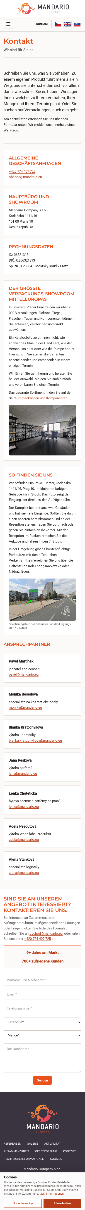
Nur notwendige (23, 1203)
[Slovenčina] (77, 24)
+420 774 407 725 (22, 171)
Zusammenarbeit (16, 1151)
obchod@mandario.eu (25, 177)
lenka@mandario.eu (24, 807)
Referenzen (12, 1143)
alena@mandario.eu (24, 873)
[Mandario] (43, 8)
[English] (67, 24)
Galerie (32, 1143)
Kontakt (42, 24)
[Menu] (8, 24)
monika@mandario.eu (25, 707)
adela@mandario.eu (24, 840)
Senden (42, 1080)
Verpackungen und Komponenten (42, 398)
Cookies (56, 1158)
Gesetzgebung (46, 1151)
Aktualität (52, 1143)
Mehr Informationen (51, 1193)
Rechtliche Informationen (24, 1158)
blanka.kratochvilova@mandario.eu (35, 740)
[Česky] (58, 24)
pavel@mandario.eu (24, 674)
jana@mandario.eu (23, 774)
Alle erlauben (62, 1203)
